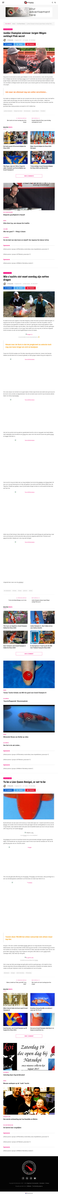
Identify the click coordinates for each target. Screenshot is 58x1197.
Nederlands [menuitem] (30, 1193)
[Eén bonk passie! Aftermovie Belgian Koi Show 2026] (15, 137)
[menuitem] (29, 1193)
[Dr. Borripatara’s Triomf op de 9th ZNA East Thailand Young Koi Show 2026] (42, 637)
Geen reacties (27, 283)
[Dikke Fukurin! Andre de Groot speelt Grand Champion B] (15, 999)
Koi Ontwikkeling (8, 1125)
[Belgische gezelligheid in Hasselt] (29, 196)
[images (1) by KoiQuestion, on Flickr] (29, 334)
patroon (25, 590)
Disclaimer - (42, 1183)
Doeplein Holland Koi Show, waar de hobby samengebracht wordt (41, 121)
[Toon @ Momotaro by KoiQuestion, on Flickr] (29, 372)
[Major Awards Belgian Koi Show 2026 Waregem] (42, 137)
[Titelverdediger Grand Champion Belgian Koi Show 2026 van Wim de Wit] (42, 157)
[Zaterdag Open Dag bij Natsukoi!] (29, 1056)
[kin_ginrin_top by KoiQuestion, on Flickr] (29, 958)
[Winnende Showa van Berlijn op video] (29, 718)
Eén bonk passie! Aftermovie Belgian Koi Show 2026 (14, 147)
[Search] (55, 2)
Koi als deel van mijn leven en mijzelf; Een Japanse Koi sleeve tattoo (26, 240)
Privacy (47, 1183)
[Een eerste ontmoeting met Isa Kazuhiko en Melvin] (29, 1101)
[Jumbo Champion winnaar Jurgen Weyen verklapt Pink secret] (29, 60)
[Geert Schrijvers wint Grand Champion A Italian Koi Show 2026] (15, 637)
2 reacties (26, 40)
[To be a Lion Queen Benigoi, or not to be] (29, 806)
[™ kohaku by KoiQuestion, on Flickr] (29, 906)
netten (30, 590)
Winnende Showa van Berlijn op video (15, 737)
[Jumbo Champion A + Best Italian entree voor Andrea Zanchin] (42, 617)
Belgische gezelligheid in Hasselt (14, 215)
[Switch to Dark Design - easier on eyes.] (52, 2)
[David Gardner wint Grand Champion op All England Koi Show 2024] (15, 1019)
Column (5, 229)
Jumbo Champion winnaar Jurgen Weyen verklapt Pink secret (41, 601)
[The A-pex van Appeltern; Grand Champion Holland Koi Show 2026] (15, 617)
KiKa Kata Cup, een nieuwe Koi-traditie (16, 223)
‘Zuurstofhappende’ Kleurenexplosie (15, 701)
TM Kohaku (28, 973)
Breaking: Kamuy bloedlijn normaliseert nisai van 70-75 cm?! (41, 1009)
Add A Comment (29, 653)
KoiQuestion (6, 1116)
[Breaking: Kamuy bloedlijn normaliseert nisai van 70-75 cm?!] (42, 999)
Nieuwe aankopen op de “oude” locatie (16, 1083)
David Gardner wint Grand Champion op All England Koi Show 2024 (15, 1029)
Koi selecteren (7, 590)
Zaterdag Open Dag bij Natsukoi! (14, 1075)
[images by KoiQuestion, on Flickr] (29, 860)
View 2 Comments (29, 176)
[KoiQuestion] (29, 2)
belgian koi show (18, 111)
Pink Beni (43, 111)
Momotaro (6, 973)
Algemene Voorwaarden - (33, 1183)
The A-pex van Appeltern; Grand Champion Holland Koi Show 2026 (15, 627)
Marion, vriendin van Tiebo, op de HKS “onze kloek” (16, 983)
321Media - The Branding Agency (35, 1186)
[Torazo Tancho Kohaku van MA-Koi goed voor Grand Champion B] (29, 674)
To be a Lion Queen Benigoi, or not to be (17, 600)
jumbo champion (8, 111)
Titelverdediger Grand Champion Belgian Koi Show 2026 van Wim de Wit (41, 167)
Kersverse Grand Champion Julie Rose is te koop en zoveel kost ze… (42, 1029)
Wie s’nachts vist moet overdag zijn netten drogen (16, 121)
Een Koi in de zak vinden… (12, 745)
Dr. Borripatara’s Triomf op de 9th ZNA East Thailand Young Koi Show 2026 (41, 647)
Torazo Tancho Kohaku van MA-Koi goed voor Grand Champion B (24, 693)
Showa (19, 590)
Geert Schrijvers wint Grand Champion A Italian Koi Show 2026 (14, 647)
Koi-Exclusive (27, 111)
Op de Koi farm (7, 272)
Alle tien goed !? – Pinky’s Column (14, 232)
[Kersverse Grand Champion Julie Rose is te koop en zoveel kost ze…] (42, 1019)
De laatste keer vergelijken (12, 1128)
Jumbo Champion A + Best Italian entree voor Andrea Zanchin (41, 627)
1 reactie (26, 786)
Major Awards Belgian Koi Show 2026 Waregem (40, 147)
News (4, 220)
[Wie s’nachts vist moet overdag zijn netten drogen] (29, 304)
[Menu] (3, 2)
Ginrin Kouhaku (20, 973)
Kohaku (14, 590)
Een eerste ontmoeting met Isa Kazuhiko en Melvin (20, 1119)
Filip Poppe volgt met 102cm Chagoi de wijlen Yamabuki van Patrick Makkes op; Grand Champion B (14, 168)
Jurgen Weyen (35, 111)
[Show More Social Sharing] (37, 44)
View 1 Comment (28, 1036)
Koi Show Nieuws (8, 29)
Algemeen (6, 237)
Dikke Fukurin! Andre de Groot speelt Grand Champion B (15, 1009)
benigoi (13, 973)
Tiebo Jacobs (10, 40)
